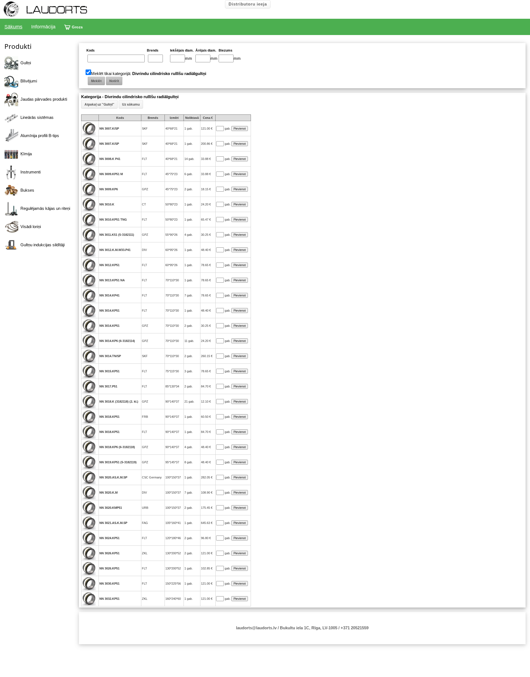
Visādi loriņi (29, 226)
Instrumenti (29, 172)
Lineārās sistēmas (36, 117)
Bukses (26, 190)
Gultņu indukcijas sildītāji (41, 244)
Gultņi (24, 62)
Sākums (13, 27)
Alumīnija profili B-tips (38, 135)
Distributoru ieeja (248, 4)
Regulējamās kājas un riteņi (44, 208)
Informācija (43, 27)
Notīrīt (114, 80)
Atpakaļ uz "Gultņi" (99, 104)
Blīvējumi (27, 81)
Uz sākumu (131, 104)
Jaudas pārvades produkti (42, 99)
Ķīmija (25, 153)
